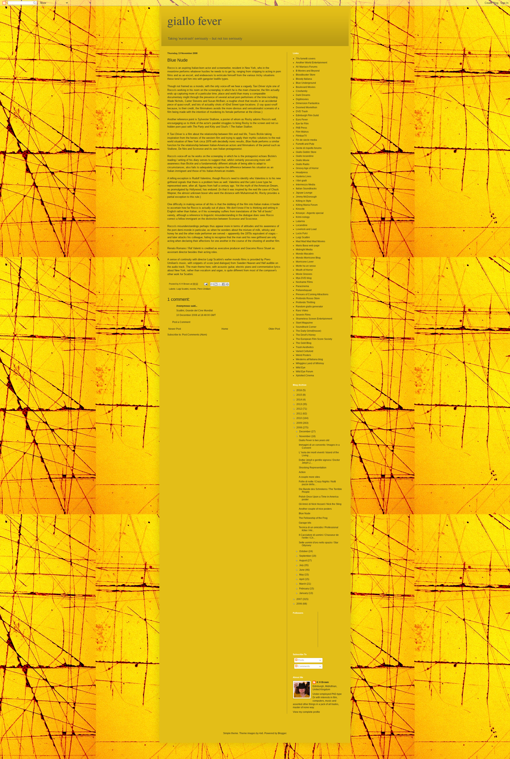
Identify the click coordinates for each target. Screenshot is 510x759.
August (303, 560)
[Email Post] (205, 284)
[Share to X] (220, 284)
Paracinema (302, 286)
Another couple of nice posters (315, 508)
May (301, 574)
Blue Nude (304, 513)
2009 (299, 423)
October (303, 551)
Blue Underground (306, 83)
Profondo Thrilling (305, 302)
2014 (299, 399)
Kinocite (300, 208)
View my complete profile (306, 712)
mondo (193, 289)
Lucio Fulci (302, 233)
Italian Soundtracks (306, 188)
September (305, 556)
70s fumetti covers (305, 58)
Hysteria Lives (303, 176)
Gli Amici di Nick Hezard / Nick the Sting (320, 504)
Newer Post (174, 328)
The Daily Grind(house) (308, 330)
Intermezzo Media (305, 184)
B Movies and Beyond (308, 70)
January (304, 593)
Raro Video (302, 310)
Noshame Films (304, 282)
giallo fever (194, 20)
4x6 (261, 733)
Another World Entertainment (311, 62)
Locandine (301, 225)
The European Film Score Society (314, 339)
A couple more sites (309, 477)
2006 (299, 603)
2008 (299, 427)
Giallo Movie (302, 160)
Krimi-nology (303, 217)
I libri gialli (301, 180)
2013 (299, 404)
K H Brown (323, 682)
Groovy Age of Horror (307, 168)
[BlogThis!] (216, 284)
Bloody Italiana (304, 79)
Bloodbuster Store (305, 74)
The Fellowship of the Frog (313, 518)
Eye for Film (302, 123)
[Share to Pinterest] (227, 284)
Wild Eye (300, 367)
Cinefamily (301, 91)
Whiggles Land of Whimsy (310, 363)
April (302, 579)
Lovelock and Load (306, 229)
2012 (299, 408)
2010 (299, 418)
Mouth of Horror (304, 269)
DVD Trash (302, 111)
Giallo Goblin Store (306, 152)
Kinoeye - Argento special (310, 213)
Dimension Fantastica (307, 103)
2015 (299, 394)
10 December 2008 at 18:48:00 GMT (196, 315)
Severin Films (303, 314)
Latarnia (300, 221)
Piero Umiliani (203, 289)
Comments (303, 666)
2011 (299, 413)
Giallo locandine (305, 156)
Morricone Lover (305, 261)
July (301, 565)
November (305, 436)
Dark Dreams (303, 95)
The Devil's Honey (306, 334)
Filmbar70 (301, 135)
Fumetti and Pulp (305, 144)
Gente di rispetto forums (309, 148)
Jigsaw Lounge (304, 192)
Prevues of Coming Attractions (312, 294)
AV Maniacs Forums (306, 66)
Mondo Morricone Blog (308, 257)
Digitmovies (302, 99)
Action (302, 472)
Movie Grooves (304, 274)
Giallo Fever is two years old (314, 440)
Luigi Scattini (182, 289)
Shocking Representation (312, 467)
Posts (300, 660)
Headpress (302, 172)
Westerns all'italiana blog (309, 359)
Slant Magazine (304, 322)
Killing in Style (303, 201)
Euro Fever (302, 119)
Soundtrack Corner (306, 326)
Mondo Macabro (305, 253)
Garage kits (305, 522)
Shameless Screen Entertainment (314, 318)
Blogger (282, 733)
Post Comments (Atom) (194, 334)
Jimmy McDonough (306, 196)
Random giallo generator (309, 306)
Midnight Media (304, 249)
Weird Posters (303, 355)
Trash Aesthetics (305, 347)
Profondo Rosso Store (308, 298)
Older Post (274, 328)
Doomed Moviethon (306, 107)
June (302, 569)
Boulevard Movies (305, 87)
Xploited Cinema (305, 375)
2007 (299, 599)
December (305, 431)
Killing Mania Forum (307, 205)
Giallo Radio (302, 164)
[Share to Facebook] (224, 284)
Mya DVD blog (304, 278)
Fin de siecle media (306, 140)
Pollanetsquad (304, 290)
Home (225, 328)
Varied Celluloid (304, 351)
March (303, 583)
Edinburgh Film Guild (307, 115)
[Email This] (212, 284)
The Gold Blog (303, 343)
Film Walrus (302, 131)
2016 (299, 390)
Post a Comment (181, 322)
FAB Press (301, 127)
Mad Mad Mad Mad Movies (310, 241)
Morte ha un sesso (306, 265)
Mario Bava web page (308, 245)
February (304, 588)
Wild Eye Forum (304, 371)
